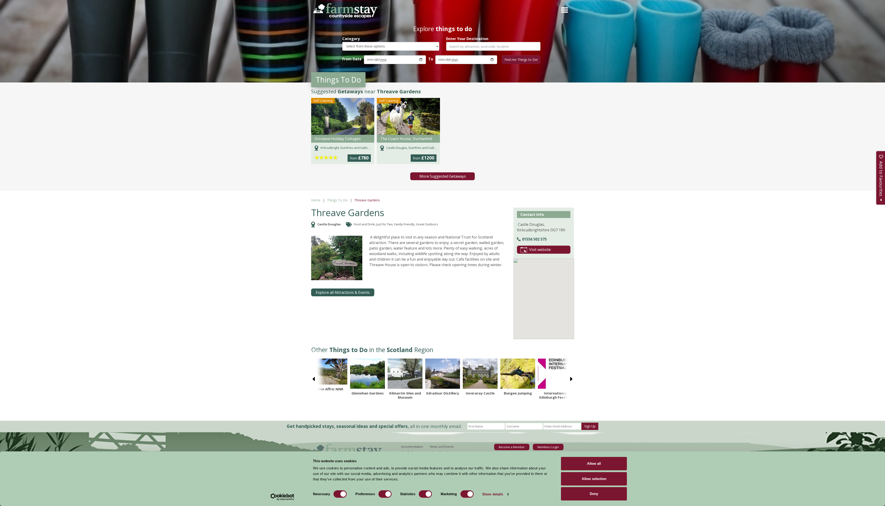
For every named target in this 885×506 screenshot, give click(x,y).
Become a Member (512, 447)
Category (351, 39)
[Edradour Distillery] (442, 373)
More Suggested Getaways (442, 176)
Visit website (540, 249)
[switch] (385, 494)
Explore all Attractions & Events (343, 292)
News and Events (442, 446)
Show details (492, 494)
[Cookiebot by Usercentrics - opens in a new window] (282, 497)
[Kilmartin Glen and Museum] (405, 373)
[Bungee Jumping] (518, 373)
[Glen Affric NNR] (330, 371)
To (430, 59)
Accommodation (412, 446)
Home (315, 200)
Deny (594, 494)
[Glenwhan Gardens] (367, 373)
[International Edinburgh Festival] (555, 373)
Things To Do (337, 200)
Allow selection (594, 479)
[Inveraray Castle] (480, 373)
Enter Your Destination (467, 39)
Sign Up (590, 426)
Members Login (548, 447)
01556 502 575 (534, 239)
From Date (352, 59)
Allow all (594, 463)
